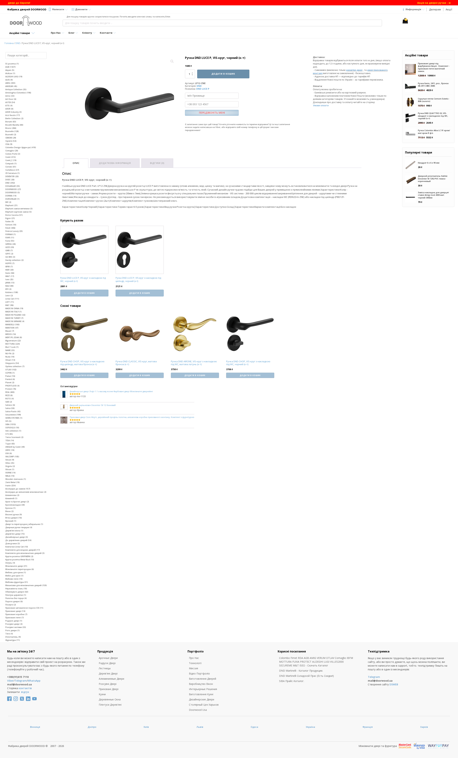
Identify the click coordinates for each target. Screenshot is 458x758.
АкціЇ (449, 9)
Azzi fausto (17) (12, 115)
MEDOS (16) (10, 334)
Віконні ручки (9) (13, 514)
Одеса (254, 726)
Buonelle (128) (12, 131)
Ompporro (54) (12, 363)
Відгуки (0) (157, 163)
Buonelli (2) (10, 134)
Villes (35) (9, 463)
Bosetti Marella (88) (14, 125)
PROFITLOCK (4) (12, 385)
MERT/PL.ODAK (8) (13, 337)
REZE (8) (9, 395)
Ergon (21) (10, 218)
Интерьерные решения (203, 689)
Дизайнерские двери (201, 699)
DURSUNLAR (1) (12, 199)
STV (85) (9, 434)
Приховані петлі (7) (14, 617)
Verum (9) (9, 460)
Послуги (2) (10, 604)
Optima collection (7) (15, 366)
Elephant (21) (11, 205)
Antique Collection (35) (15, 89)
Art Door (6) (10, 99)
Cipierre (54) (10, 141)
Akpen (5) (9, 70)
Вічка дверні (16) (13, 517)
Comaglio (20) (11, 150)
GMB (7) (9, 250)
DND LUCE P (202, 88)
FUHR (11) (9, 237)
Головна (9, 43)
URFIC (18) (9, 450)
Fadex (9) (9, 221)
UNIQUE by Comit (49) (15, 447)
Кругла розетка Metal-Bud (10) (19, 559)
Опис (76, 163)
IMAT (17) (9, 276)
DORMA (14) (10, 195)
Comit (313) (10, 157)
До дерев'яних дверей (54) (18, 540)
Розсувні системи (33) (15, 627)
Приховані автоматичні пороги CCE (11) (24, 608)
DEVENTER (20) (12, 176)
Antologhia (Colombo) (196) (18, 92)
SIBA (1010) (10, 424)
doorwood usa (198, 709)
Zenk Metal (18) (12, 482)
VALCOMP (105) (12, 456)
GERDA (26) (10, 244)
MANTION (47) (11, 327)
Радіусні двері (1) (13, 621)
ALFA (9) (9, 80)
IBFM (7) (9, 266)
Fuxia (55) (9, 241)
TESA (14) (9, 440)
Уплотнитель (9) (13, 637)
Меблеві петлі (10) (14, 579)
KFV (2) (8, 289)
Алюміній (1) (11, 498)
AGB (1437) (10, 67)
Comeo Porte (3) (12, 154)
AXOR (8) (9, 109)
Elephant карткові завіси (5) (18, 212)
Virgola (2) (10, 466)
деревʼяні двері (354, 70)
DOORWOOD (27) (13, 189)
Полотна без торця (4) (16, 598)
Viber (10, 680)
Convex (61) (10, 166)
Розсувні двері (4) (14, 624)
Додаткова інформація (115, 163)
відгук (25, 692)
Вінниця (35, 726)
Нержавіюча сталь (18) (16, 588)
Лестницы (105, 668)
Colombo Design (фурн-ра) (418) (20, 147)
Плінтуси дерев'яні (110, 704)
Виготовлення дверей (202, 678)
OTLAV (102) (10, 369)
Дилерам (435, 9)
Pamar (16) (10, 376)
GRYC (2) (9, 253)
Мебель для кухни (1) (15, 572)
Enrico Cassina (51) (14, 215)
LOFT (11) (9, 302)
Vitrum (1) (9, 469)
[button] (172, 61)
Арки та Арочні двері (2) (17, 501)
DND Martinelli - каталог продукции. (301, 670)
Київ (146, 726)
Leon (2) (9, 295)
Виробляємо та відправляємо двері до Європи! (229, 2)
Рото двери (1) (12, 630)
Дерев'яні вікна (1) (14, 530)
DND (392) (10, 183)
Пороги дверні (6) (14, 601)
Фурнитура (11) (12, 640)
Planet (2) (9, 382)
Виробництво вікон (201, 684)
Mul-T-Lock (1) (12, 347)
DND (17, 43)
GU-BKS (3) (10, 257)
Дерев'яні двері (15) (15, 534)
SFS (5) (8, 421)
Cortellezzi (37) (12, 170)
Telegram (20, 680)
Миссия (193, 668)
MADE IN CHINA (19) (14, 308)
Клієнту (87, 32)
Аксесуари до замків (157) (17, 489)
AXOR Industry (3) (13, 112)
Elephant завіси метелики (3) (19, 208)
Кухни (102, 694)
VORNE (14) (10, 472)
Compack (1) (11, 163)
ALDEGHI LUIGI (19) (13, 76)
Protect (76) (10, 389)
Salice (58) (10, 408)
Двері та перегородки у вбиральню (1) (24, 524)
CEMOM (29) (10, 138)
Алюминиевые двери (111, 678)
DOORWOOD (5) (12, 192)
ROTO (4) (9, 398)
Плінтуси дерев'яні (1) (15, 595)
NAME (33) (10, 350)
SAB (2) (8, 402)
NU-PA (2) (9, 353)
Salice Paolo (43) (13, 411)
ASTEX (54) (10, 102)
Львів (199, 726)
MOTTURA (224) (12, 344)
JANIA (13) (9, 282)
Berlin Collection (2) (14, 118)
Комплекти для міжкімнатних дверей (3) (25, 553)
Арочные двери (108, 658)
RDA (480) (9, 392)
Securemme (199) (13, 414)
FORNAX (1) (10, 234)
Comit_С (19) (10, 160)
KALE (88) (9, 286)
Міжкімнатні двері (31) (16, 566)
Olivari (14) (10, 360)
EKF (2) (8, 202)
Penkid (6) (10, 379)
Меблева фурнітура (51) (16, 582)
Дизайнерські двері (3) (16, 537)
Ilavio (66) (9, 273)
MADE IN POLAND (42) (15, 315)
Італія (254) (10, 485)
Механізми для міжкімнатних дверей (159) (26, 585)
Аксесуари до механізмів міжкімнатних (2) (25, 492)
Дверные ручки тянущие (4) (18, 527)
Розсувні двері (107, 684)
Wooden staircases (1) (15, 479)
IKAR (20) (9, 270)
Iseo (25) (9, 279)
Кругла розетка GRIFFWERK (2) (19, 556)
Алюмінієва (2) (12, 495)
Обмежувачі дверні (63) (16, 592)
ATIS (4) (9, 105)
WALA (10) (9, 476)
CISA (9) (8, 144)
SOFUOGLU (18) (12, 427)
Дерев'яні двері (108, 673)
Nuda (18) (9, 356)
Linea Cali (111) (12, 299)
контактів (25, 688)
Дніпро (92, 726)
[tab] (76, 163)
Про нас (194, 658)
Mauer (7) (9, 331)
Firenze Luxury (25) (14, 231)
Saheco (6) (10, 405)
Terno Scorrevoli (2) (14, 437)
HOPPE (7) (9, 263)
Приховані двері (108, 689)
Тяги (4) (9, 633)
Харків (424, 726)
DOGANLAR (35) (12, 186)
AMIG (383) (10, 83)
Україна (310, 726)
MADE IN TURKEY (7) (14, 318)
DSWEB (393, 684)
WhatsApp (34, 680)
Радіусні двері (107, 663)
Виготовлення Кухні (201, 694)
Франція (367, 726)
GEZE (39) (9, 247)
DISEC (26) (9, 179)
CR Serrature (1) (12, 173)
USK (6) (8, 453)
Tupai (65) (10, 443)
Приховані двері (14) (15, 611)
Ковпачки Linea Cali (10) (16, 546)
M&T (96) (9, 305)
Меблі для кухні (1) (14, 575)
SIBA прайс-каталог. (291, 681)
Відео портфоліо (199, 673)
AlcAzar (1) (10, 73)
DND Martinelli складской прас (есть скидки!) (306, 675)
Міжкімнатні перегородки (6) (19, 569)
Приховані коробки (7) (16, 614)
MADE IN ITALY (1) (13, 311)
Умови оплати (321, 105)
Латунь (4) (10, 563)
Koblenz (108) (11, 292)
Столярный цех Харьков (204, 704)
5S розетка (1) (12, 63)
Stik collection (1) (13, 431)
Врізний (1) (10, 521)
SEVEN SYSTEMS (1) (13, 418)
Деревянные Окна (110, 699)
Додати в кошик (223, 73)
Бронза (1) (10, 508)
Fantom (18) (10, 224)
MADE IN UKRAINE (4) (14, 321)
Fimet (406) (10, 228)
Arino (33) (9, 96)
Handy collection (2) (14, 260)
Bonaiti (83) (10, 121)
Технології (195, 663)
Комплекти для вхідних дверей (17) (22, 550)
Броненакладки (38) (15, 505)
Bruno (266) (10, 128)
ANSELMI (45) (11, 86)
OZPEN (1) (10, 373)
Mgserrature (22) (13, 340)
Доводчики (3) (12, 543)
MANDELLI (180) (12, 324)
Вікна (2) (9, 511)
